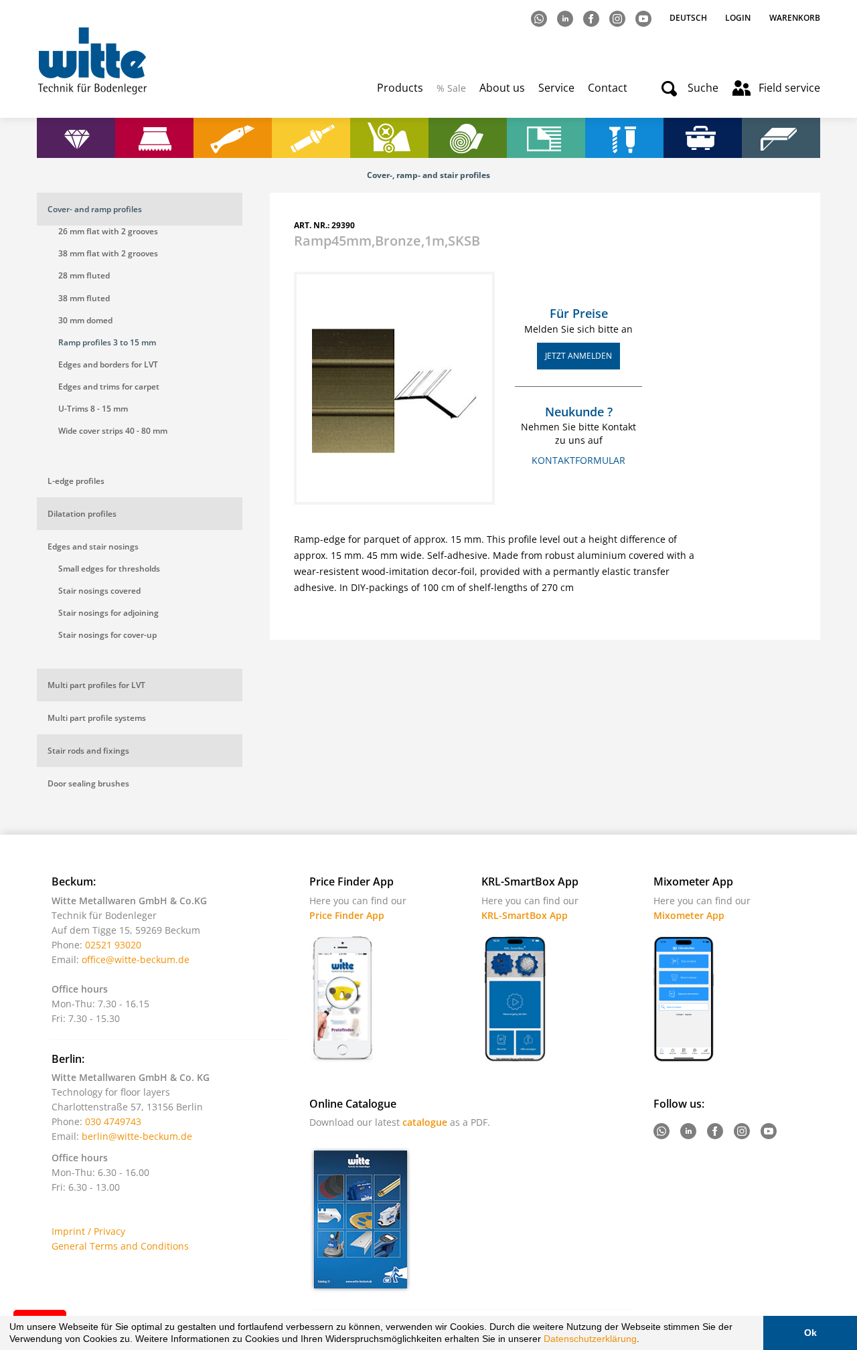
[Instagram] (618, 17)
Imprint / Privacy (88, 1231)
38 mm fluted (84, 298)
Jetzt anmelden (578, 355)
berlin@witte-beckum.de (137, 1136)
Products (400, 87)
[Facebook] (592, 17)
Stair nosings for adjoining (108, 612)
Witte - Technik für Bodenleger (92, 60)
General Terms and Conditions (120, 1246)
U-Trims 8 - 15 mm (93, 408)
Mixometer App (688, 915)
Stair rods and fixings (88, 750)
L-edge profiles (76, 481)
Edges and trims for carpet (108, 386)
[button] (644, 1341)
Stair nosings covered (99, 590)
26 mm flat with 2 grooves (108, 231)
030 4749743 (113, 1121)
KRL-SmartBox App (524, 915)
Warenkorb (794, 17)
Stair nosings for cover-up (107, 635)
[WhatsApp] (540, 17)
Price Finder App (346, 915)
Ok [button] (810, 1332)
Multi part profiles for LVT (96, 685)
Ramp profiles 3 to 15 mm (107, 342)
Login (738, 17)
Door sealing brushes (88, 783)
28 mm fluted (84, 275)
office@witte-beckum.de (135, 959)
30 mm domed (85, 320)
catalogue (424, 1122)
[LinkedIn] (566, 17)
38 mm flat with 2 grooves (108, 253)
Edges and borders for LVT (108, 364)
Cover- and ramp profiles (95, 209)
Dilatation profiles (82, 513)
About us (502, 87)
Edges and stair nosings (93, 546)
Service (556, 87)
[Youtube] (644, 17)
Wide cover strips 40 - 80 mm (112, 430)
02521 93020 (113, 944)
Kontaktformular (578, 460)
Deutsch (689, 17)
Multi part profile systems (97, 718)
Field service (789, 87)
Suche (703, 87)
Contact (607, 87)
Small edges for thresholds (109, 568)
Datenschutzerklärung (590, 1338)
